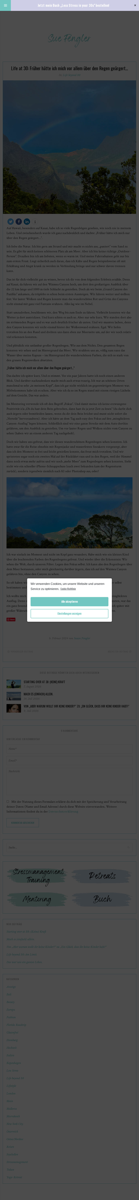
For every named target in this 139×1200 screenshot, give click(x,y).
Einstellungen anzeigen (69, 614)
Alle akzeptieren (69, 602)
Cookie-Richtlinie (68, 588)
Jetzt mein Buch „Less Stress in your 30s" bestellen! (73, 5)
